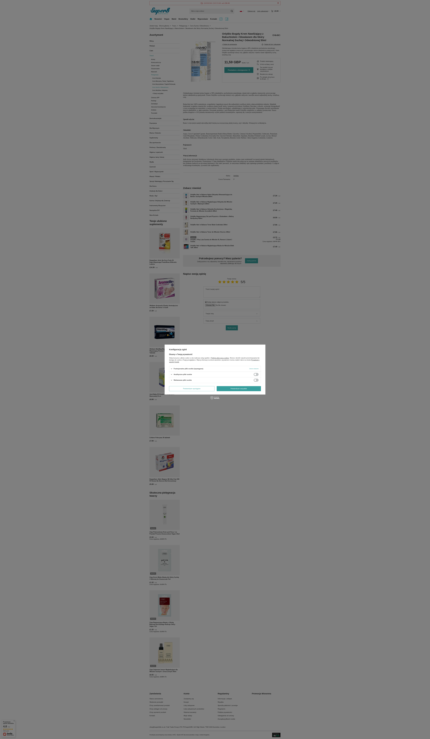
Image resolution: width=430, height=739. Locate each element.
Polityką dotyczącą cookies (220, 358)
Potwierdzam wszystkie (239, 388)
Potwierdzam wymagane (191, 388)
